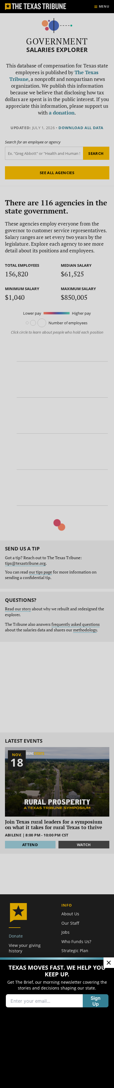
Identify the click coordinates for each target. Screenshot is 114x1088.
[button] (57, 544)
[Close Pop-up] (108, 962)
